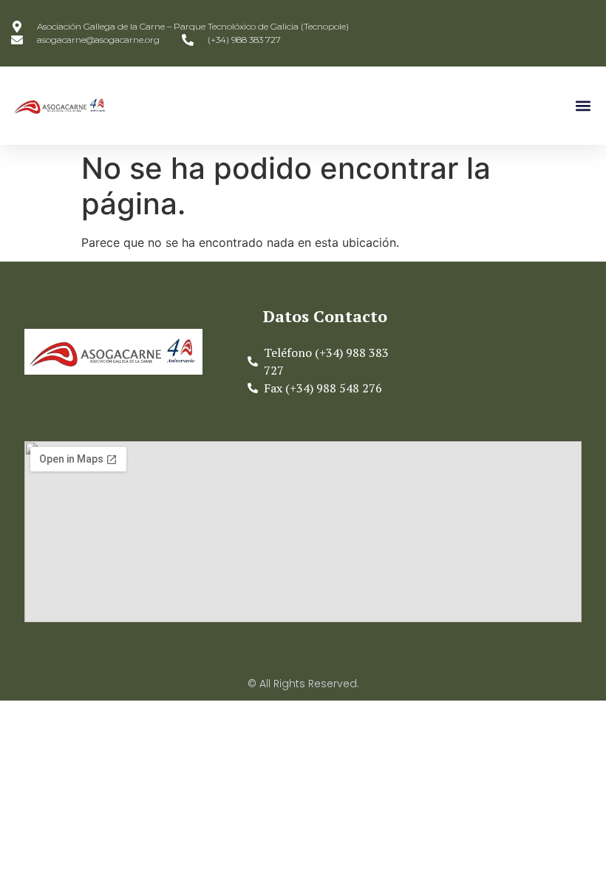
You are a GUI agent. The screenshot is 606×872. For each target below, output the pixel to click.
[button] (583, 106)
